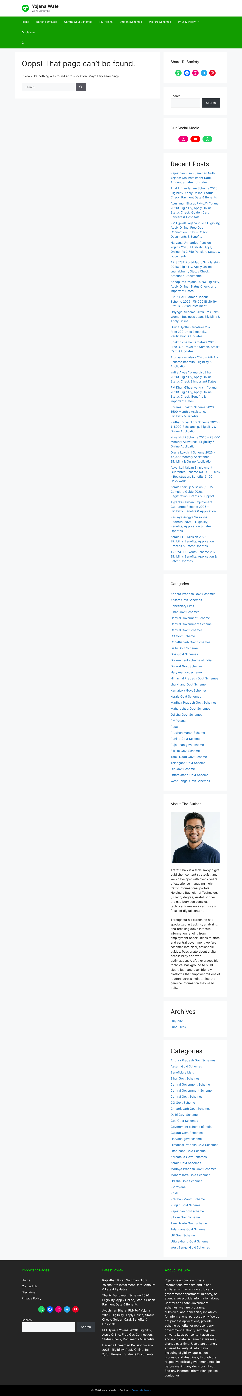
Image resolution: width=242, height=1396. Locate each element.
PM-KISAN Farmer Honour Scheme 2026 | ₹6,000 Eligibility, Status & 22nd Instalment (194, 301)
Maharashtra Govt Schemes (190, 708)
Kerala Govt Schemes (186, 696)
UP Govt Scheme (183, 769)
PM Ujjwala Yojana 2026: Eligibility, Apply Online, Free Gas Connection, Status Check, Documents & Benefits (128, 1334)
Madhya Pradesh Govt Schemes (193, 702)
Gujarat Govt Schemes (187, 666)
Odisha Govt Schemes (186, 714)
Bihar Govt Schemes (185, 612)
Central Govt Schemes (78, 21)
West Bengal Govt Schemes (190, 781)
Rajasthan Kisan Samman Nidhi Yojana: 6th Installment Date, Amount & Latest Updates (193, 177)
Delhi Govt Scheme (184, 648)
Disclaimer (28, 32)
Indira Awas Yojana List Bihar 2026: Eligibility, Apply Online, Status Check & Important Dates (193, 377)
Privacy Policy (187, 21)
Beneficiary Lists (46, 21)
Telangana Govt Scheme (188, 763)
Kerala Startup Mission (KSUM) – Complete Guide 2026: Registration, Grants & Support (194, 491)
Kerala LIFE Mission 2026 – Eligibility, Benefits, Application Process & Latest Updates (192, 541)
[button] (23, 43)
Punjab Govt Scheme (186, 739)
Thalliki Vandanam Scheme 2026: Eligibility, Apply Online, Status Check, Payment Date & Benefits (194, 193)
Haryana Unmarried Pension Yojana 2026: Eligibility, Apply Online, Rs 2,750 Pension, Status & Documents (127, 1349)
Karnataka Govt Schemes (189, 690)
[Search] (81, 87)
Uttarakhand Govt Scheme (190, 775)
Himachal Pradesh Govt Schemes (194, 678)
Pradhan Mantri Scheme (188, 732)
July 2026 (178, 1021)
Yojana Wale (45, 6)
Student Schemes (131, 21)
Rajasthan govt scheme (187, 745)
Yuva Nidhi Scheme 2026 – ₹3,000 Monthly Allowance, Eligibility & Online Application (195, 442)
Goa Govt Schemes (184, 654)
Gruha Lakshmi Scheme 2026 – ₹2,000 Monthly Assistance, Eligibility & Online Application (193, 457)
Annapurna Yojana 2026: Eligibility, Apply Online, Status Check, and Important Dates (195, 286)
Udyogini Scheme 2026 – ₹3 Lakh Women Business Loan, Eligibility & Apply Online (195, 316)
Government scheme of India (191, 660)
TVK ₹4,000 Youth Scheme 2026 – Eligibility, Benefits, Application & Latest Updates (195, 556)
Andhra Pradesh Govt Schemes (193, 594)
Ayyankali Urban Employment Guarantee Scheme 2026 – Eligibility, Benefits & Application (193, 506)
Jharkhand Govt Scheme (188, 684)
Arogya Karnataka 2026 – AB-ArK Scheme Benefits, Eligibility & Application (194, 362)
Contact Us (30, 1286)
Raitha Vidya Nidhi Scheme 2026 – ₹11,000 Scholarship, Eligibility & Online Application (195, 426)
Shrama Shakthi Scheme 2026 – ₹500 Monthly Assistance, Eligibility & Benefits (193, 411)
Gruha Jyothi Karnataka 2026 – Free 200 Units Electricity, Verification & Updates (193, 331)
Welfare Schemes (160, 21)
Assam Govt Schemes (186, 600)
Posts (175, 726)
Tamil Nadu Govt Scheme (189, 757)
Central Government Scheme (191, 624)
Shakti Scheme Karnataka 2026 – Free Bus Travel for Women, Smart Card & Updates (195, 346)
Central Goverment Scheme (190, 618)
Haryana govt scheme (186, 672)
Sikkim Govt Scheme (185, 751)
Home (25, 21)
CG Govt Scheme (183, 636)
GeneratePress (141, 1390)
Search (176, 96)
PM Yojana (105, 21)
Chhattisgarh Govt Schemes (190, 642)
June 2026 (178, 1027)
